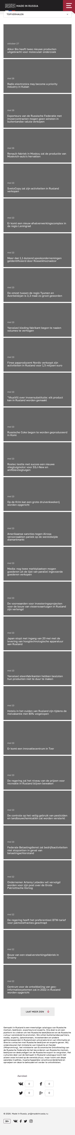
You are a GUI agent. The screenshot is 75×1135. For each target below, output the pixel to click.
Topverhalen (15, 14)
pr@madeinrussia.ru (38, 1113)
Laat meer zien (35, 1011)
